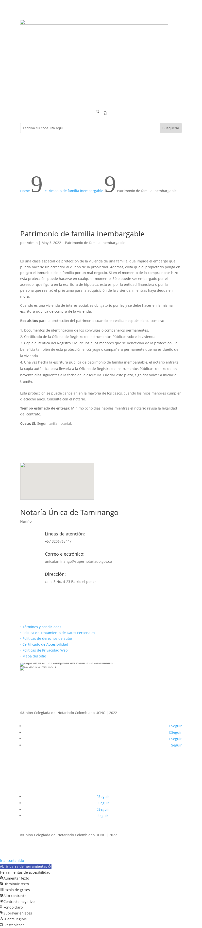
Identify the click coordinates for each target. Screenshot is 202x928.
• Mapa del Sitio (33, 656)
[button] (25, 866)
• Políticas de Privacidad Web (44, 650)
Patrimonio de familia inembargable (95, 242)
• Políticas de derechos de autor (46, 638)
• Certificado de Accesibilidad (44, 644)
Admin (32, 242)
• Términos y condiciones (40, 626)
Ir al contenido (12, 860)
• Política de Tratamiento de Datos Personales (57, 632)
